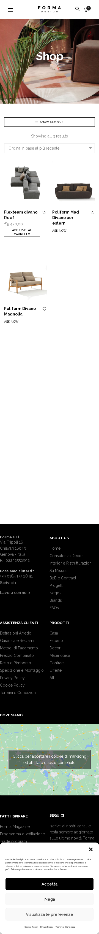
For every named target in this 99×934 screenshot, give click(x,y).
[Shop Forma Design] (49, 10)
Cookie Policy (31, 926)
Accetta (49, 884)
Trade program (13, 841)
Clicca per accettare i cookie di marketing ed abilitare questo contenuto (49, 759)
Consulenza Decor (66, 556)
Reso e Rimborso (15, 663)
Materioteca (60, 655)
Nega (49, 899)
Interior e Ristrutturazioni (71, 563)
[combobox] (49, 148)
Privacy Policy (46, 926)
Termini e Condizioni (65, 926)
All (52, 678)
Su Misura (58, 570)
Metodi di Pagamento (19, 648)
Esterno (56, 640)
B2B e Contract (63, 578)
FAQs (54, 608)
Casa (54, 633)
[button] (91, 849)
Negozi (56, 593)
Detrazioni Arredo (15, 633)
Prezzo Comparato (17, 655)
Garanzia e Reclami (17, 640)
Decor (55, 648)
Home (55, 548)
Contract (57, 663)
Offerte (56, 670)
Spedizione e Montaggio (22, 670)
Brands (56, 600)
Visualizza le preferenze (49, 914)
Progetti (56, 585)
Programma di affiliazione (22, 834)
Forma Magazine (15, 826)
